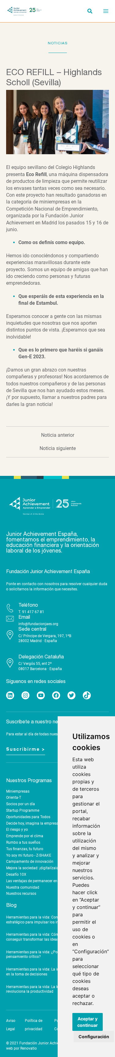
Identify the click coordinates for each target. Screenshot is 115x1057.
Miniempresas (17, 791)
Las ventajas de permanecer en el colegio (40, 881)
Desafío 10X (16, 874)
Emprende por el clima (24, 836)
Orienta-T (13, 797)
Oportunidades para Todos (28, 817)
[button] (90, 12)
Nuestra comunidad (22, 887)
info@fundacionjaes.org (38, 624)
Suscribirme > (25, 749)
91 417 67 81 (33, 612)
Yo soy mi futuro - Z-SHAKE (28, 855)
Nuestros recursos (21, 893)
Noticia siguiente (58, 448)
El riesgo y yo (17, 829)
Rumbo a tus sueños (23, 842)
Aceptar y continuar (87, 1022)
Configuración (94, 1036)
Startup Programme (22, 810)
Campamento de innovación (29, 861)
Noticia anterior (57, 435)
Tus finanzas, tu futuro (24, 849)
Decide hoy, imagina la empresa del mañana (42, 823)
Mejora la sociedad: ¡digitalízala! (32, 868)
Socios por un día (20, 804)
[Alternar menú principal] (104, 11)
